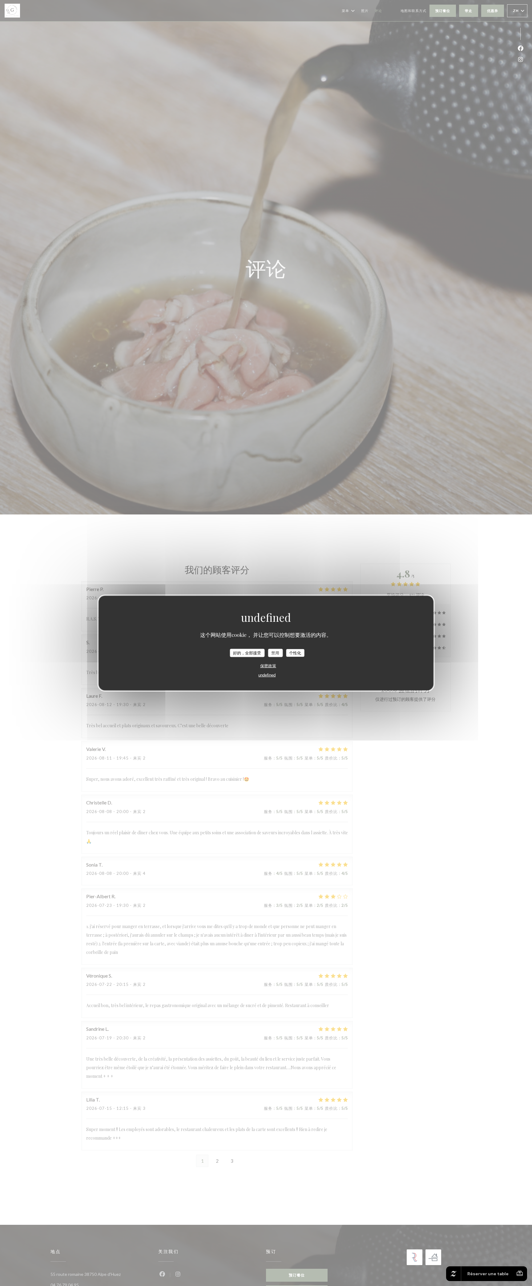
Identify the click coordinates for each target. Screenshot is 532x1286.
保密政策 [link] (268, 666)
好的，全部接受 (247, 653)
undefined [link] (267, 675)
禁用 (275, 653)
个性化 (295, 653)
